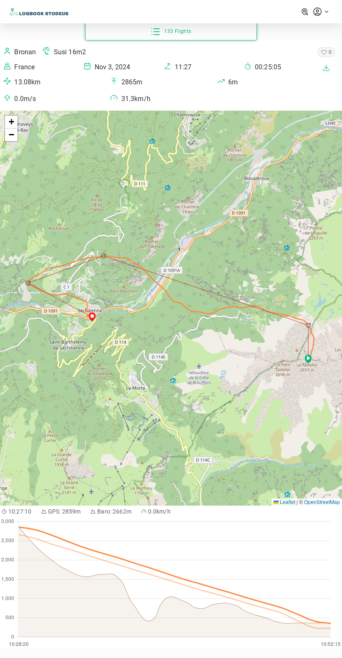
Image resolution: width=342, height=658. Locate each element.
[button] (308, 325)
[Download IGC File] (326, 68)
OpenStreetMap (322, 501)
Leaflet (287, 501)
